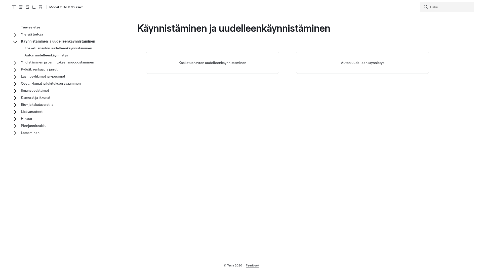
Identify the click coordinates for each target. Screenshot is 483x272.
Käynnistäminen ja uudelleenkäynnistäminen (58, 41)
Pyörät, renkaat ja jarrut (39, 69)
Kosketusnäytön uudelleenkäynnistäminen (212, 63)
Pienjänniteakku (34, 126)
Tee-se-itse (30, 27)
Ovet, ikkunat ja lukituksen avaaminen (51, 83)
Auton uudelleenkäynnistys (362, 63)
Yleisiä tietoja (32, 34)
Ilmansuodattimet (35, 90)
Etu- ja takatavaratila (37, 105)
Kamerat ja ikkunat (35, 97)
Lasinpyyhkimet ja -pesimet (43, 76)
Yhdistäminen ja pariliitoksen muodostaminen (57, 62)
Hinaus (26, 119)
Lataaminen (30, 133)
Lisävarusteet (32, 112)
